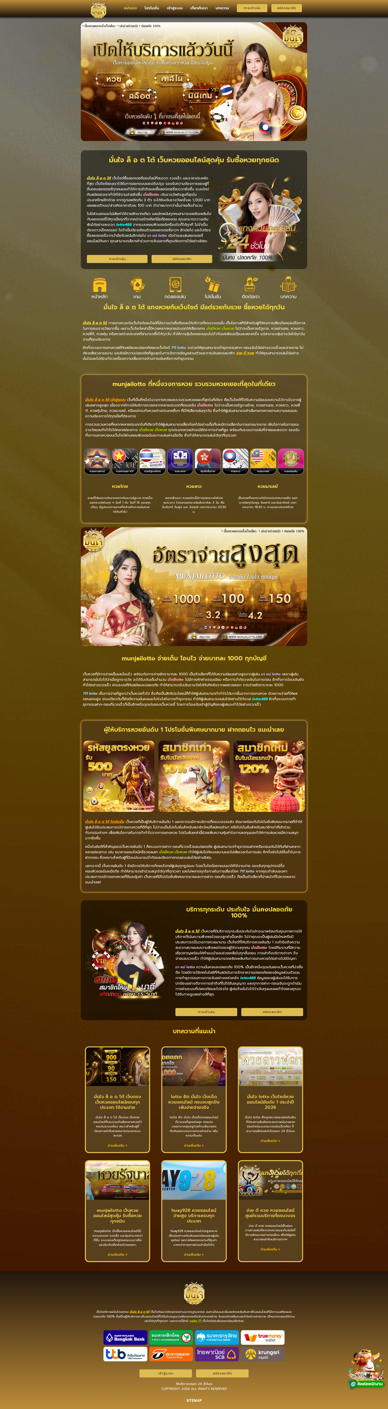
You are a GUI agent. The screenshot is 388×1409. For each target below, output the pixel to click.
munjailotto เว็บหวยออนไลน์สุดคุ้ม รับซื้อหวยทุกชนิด (117, 1215)
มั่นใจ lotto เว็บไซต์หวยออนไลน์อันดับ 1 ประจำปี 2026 (270, 1102)
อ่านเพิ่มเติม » (118, 1145)
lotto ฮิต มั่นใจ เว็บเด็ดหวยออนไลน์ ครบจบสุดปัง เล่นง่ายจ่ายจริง (193, 1102)
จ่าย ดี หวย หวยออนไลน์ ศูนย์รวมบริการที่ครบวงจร (270, 1213)
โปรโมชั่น (151, 8)
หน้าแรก (130, 8)
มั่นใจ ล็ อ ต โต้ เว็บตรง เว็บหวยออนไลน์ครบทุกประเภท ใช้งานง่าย (117, 1102)
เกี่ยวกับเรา (199, 8)
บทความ (222, 8)
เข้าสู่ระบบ (175, 8)
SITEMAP (194, 1400)
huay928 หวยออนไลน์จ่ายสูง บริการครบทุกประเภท (194, 1215)
